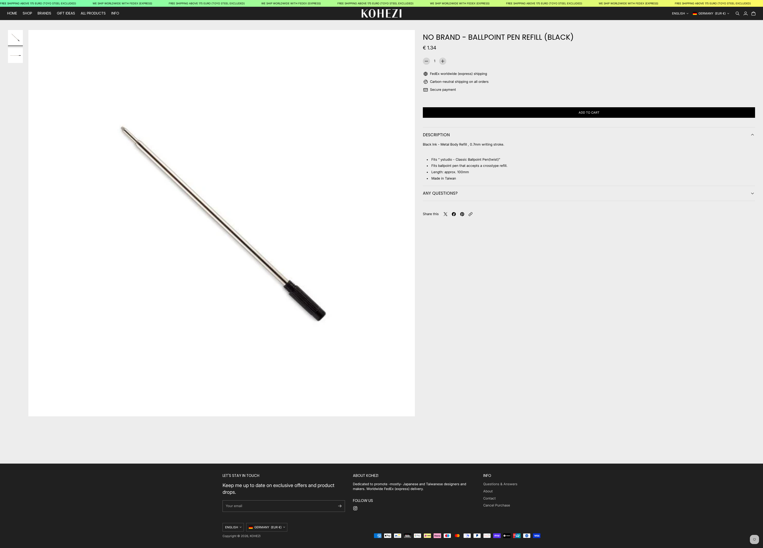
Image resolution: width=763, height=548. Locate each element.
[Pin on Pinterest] (462, 214)
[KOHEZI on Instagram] (355, 508)
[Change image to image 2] (15, 55)
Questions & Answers (500, 484)
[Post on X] (445, 214)
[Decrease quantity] (426, 61)
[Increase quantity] (442, 61)
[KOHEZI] (381, 13)
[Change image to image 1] (15, 37)
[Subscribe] (340, 506)
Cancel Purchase (496, 505)
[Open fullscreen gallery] (407, 408)
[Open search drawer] (738, 13)
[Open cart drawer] (753, 13)
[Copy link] (470, 214)
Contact (489, 498)
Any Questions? (440, 193)
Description (436, 135)
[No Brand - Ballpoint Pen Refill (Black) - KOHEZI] (221, 223)
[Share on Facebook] (453, 214)
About (488, 491)
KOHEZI (255, 536)
